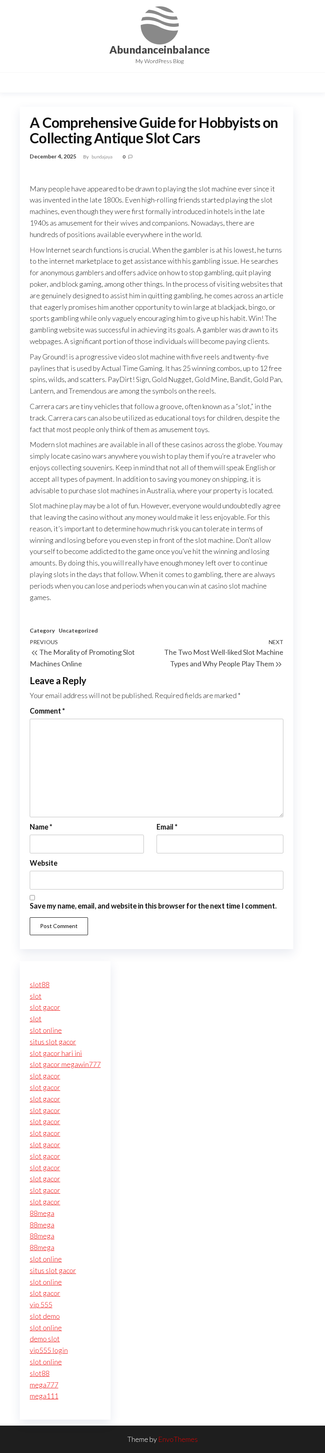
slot (36, 996)
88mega (42, 1213)
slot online (46, 1030)
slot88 (40, 984)
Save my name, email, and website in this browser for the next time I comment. (153, 905)
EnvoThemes (178, 1439)
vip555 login (49, 1350)
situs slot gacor (53, 1041)
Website (43, 863)
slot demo (45, 1316)
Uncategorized (78, 630)
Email (167, 826)
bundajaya (102, 157)
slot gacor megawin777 (65, 1064)
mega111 (44, 1395)
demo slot (45, 1338)
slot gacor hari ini (56, 1053)
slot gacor (45, 1007)
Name (41, 826)
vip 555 (41, 1304)
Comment (47, 710)
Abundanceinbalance (159, 49)
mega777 (44, 1384)
